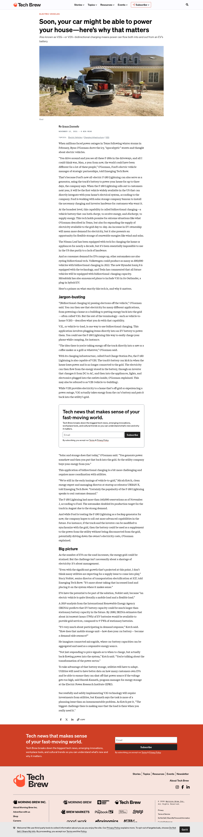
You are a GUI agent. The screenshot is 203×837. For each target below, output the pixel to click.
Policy (83, 831)
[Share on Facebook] (61, 719)
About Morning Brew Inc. (25, 807)
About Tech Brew (179, 780)
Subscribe (132, 434)
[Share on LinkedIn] (72, 719)
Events (121, 4)
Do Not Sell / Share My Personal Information (174, 818)
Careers (17, 820)
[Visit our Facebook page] (182, 787)
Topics (91, 4)
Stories (78, 4)
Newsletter (183, 773)
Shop (15, 816)
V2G (107, 137)
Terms (69, 831)
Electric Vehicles (75, 137)
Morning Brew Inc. (175, 801)
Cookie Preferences (165, 822)
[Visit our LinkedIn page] (188, 787)
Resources (106, 4)
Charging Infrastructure (94, 137)
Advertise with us (21, 811)
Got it (185, 829)
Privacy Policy (113, 827)
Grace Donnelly (70, 126)
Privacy (161, 810)
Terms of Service (164, 814)
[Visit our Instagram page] (177, 787)
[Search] (187, 4)
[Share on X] (66, 719)
